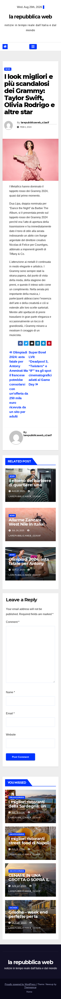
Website (11, 734)
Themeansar (30, 987)
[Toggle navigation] (33, 46)
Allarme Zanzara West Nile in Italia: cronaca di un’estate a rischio (30, 526)
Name (10, 692)
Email (10, 713)
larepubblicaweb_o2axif (35, 122)
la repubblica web (30, 17)
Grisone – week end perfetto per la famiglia (27, 916)
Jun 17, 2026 (19, 886)
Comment (12, 621)
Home (29, 992)
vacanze (13, 908)
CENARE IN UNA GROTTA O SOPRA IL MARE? (28, 879)
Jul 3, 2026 (18, 812)
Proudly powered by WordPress (20, 984)
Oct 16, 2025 (19, 923)
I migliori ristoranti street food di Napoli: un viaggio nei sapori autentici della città (29, 845)
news (7, 69)
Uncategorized (16, 797)
